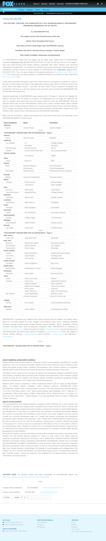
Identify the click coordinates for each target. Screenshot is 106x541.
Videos (37, 10)
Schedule (52, 4)
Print (8, 497)
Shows (36, 4)
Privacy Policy (76, 529)
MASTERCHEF (9, 10)
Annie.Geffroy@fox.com (49, 492)
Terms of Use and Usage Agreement (82, 531)
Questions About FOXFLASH (13, 522)
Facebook (24, 531)
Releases (44, 4)
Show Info (46, 10)
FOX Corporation (42, 522)
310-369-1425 (30, 492)
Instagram (15, 531)
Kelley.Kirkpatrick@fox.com (53, 488)
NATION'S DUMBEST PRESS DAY (77, 4)
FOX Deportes (41, 527)
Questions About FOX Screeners (14, 524)
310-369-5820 (32, 488)
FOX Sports (40, 524)
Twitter (6, 531)
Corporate (60, 4)
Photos (21, 10)
